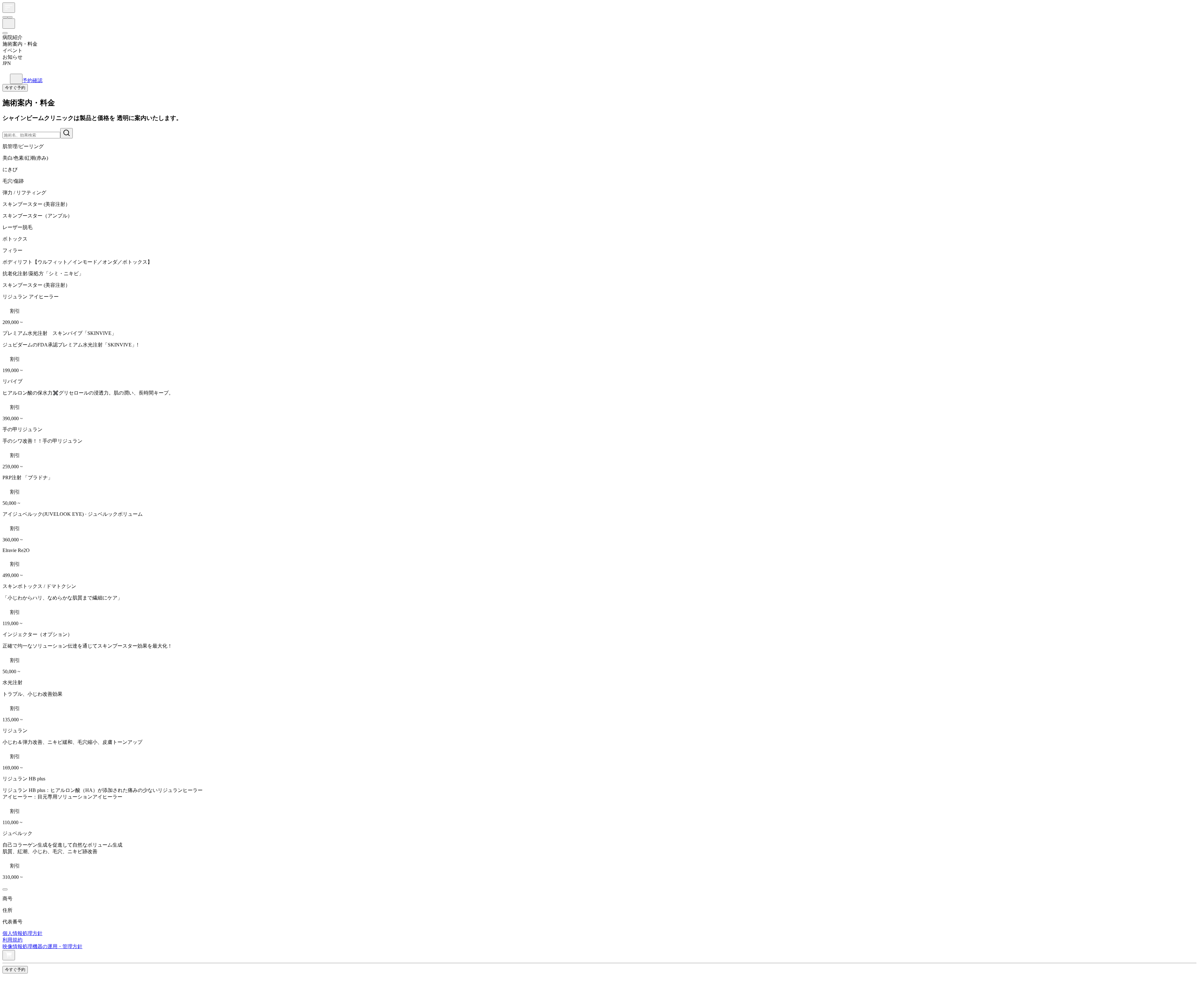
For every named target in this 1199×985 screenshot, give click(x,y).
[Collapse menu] (8, 978)
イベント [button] (12, 50)
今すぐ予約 (15, 87)
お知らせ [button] (12, 57)
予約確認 (32, 80)
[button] (599, 67)
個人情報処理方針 (22, 933)
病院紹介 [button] (12, 37)
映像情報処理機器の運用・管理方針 (42, 946)
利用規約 (12, 940)
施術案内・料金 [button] (19, 44)
